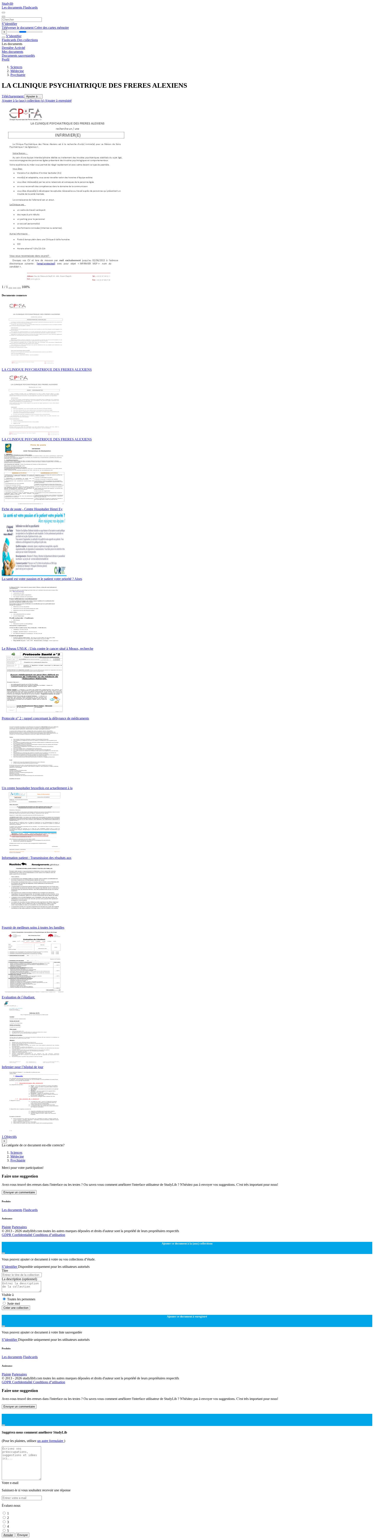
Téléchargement (13, 96)
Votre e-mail (10, 1483)
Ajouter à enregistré (58, 100)
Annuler (8, 1535)
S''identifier (9, 24)
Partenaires (19, 1227)
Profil (5, 59)
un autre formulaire (50, 1441)
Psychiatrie (17, 75)
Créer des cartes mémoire (51, 27)
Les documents (12, 7)
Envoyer (22, 1535)
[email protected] (46, 263)
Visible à (8, 1295)
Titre (5, 1270)
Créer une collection (15, 1307)
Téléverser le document (18, 27)
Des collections (27, 40)
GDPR (7, 1235)
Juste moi (13, 1303)
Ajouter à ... (33, 96)
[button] (10, 288)
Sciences (16, 67)
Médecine (17, 71)
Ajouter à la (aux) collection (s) (23, 100)
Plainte (6, 1227)
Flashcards (30, 7)
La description (19, 1279)
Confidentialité (22, 1235)
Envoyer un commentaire (19, 1192)
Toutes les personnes (21, 1299)
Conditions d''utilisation (49, 1235)
